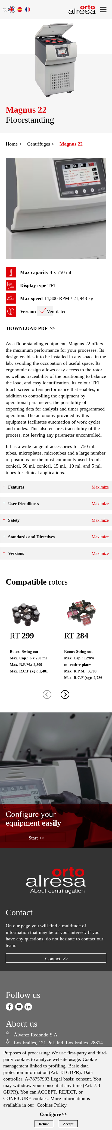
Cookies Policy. (70, 1104)
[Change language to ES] (20, 9)
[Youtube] (19, 994)
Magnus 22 (66, 143)
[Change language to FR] (27, 9)
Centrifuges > (37, 143)
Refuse (43, 1124)
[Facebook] (10, 994)
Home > (13, 143)
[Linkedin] (28, 994)
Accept (68, 1124)
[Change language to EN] (11, 9)
